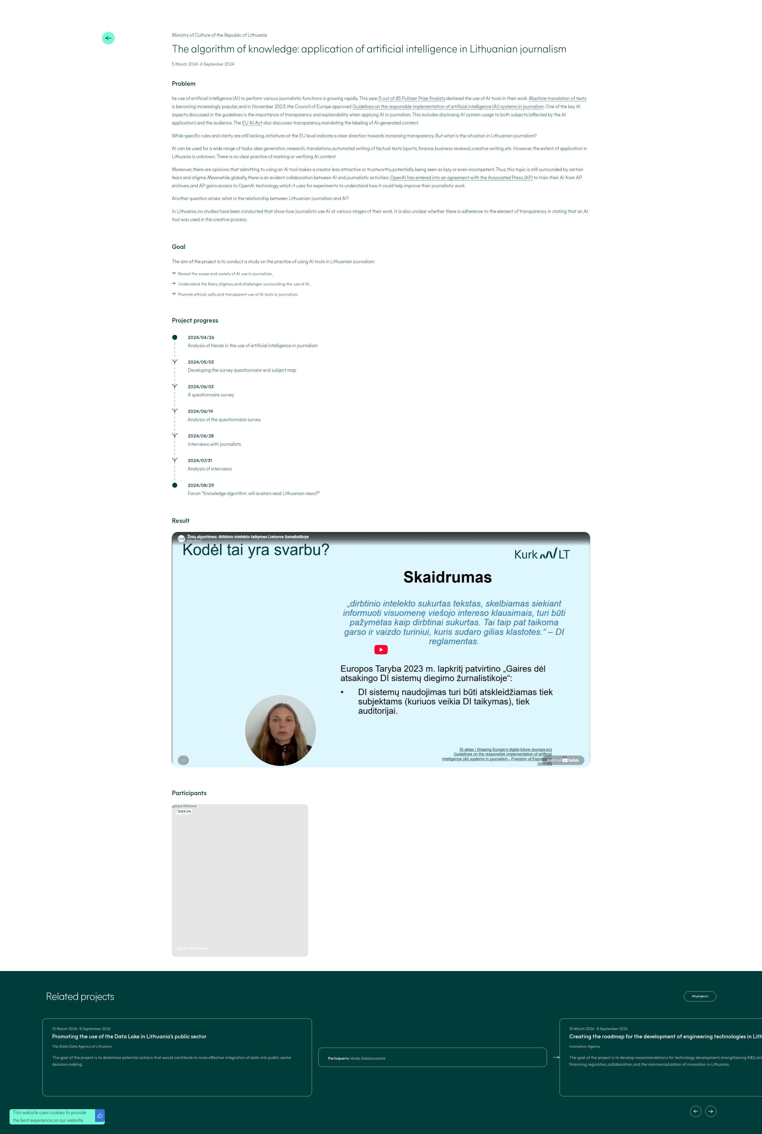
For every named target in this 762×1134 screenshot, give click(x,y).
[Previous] (695, 1111)
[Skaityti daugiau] (556, 1057)
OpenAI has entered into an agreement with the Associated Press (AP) (461, 178)
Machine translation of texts (557, 98)
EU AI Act (252, 123)
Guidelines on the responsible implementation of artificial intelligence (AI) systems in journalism (448, 107)
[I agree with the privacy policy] (100, 1115)
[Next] (710, 1111)
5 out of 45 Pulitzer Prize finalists (412, 98)
